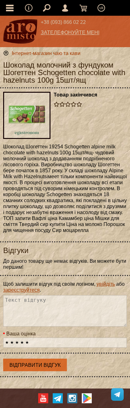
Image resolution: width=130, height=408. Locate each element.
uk (101, 8)
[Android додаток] (87, 398)
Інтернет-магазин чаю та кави (46, 53)
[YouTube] (43, 398)
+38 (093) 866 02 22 (63, 22)
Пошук (46, 8)
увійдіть (106, 284)
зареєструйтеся (21, 290)
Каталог (10, 8)
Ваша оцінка (21, 333)
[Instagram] (72, 398)
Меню (28, 8)
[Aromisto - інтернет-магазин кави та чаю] (20, 33)
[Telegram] (58, 398)
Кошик (83, 8)
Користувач (65, 8)
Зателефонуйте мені (70, 32)
